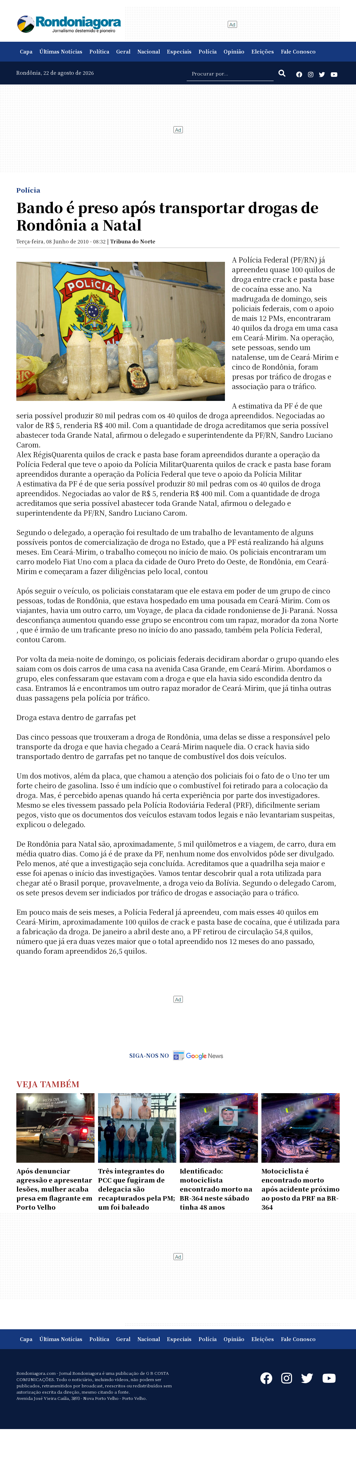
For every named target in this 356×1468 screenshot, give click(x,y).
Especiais (179, 51)
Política (99, 51)
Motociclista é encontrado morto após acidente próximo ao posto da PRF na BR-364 (300, 1188)
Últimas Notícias (60, 51)
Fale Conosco (298, 51)
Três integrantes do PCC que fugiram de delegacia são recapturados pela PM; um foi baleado (136, 1188)
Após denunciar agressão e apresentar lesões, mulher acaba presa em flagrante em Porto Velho (54, 1188)
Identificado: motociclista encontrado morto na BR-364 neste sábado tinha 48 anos (216, 1188)
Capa (26, 51)
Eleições (262, 51)
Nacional (148, 51)
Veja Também (48, 1084)
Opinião (234, 51)
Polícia (208, 51)
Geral (123, 51)
